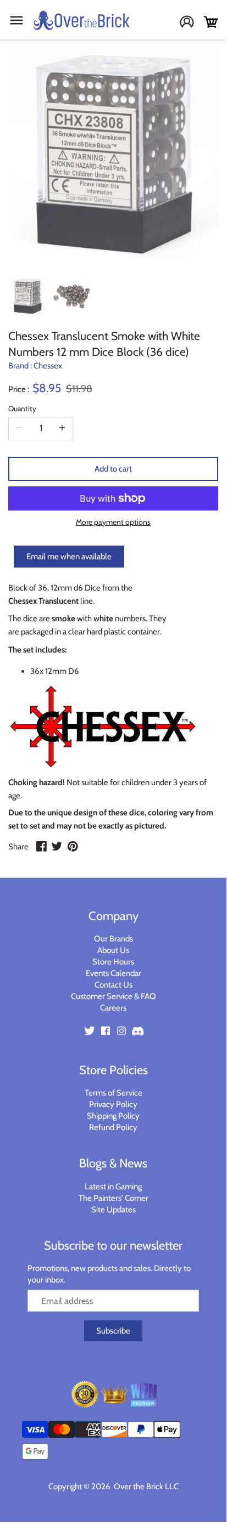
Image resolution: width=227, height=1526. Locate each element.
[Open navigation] (16, 20)
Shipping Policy (113, 1116)
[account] (191, 22)
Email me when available (69, 556)
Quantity (22, 408)
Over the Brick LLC (145, 1486)
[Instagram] (121, 1030)
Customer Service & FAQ (113, 996)
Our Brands (113, 939)
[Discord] (137, 1030)
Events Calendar (113, 973)
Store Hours (113, 962)
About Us (113, 950)
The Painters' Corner (113, 1198)
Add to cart (113, 469)
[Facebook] (105, 1030)
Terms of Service (113, 1093)
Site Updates (113, 1210)
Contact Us (113, 985)
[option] (27, 296)
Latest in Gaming (113, 1187)
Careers (113, 1008)
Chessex (48, 366)
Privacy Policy (113, 1104)
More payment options (113, 522)
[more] (62, 428)
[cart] (211, 22)
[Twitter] (89, 1030)
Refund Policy (113, 1127)
